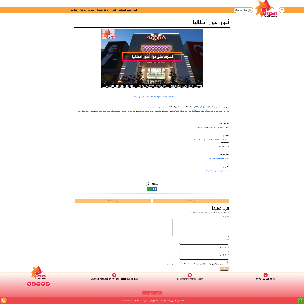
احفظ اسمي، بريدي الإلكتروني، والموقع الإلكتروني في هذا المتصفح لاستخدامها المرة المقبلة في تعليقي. (197, 264)
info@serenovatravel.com (190, 279)
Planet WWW (126, 300)
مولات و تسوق (103, 10)
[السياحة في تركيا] (266, 10)
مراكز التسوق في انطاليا (203, 107)
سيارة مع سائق (241, 10)
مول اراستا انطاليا (113, 201)
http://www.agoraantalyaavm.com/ (217, 171)
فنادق (113, 10)
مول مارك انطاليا (190, 201)
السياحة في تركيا (155, 300)
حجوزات (91, 10)
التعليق (226, 217)
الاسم (227, 240)
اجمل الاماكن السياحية (127, 10)
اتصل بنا (74, 10)
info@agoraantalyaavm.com (219, 158)
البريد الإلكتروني (224, 247)
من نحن (83, 10)
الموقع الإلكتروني (223, 255)
